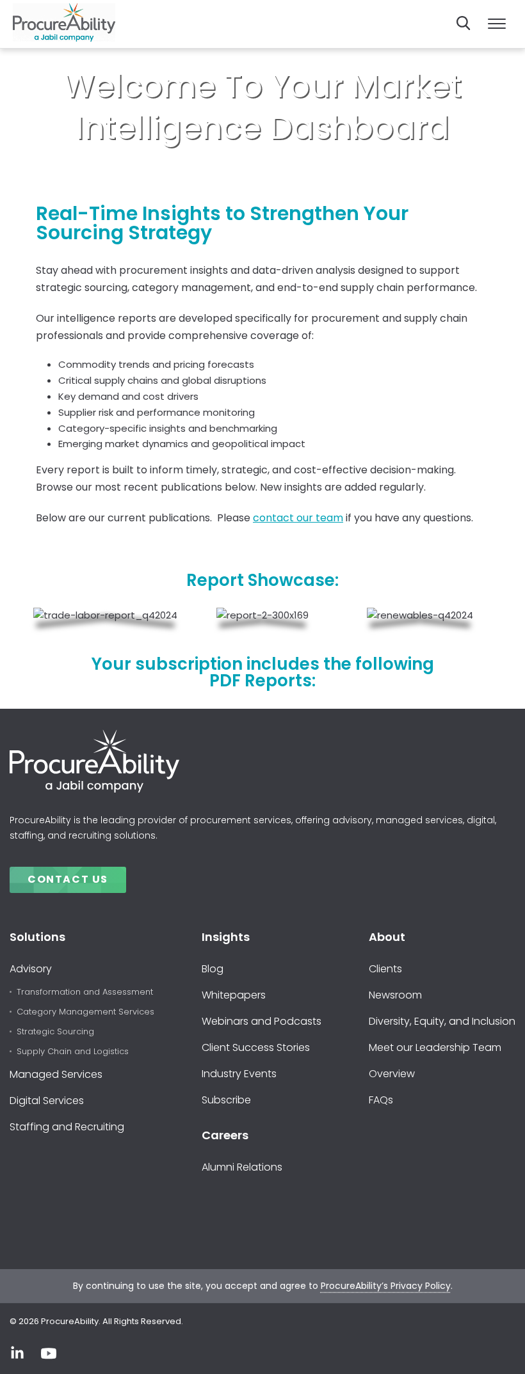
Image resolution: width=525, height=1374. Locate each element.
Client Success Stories (256, 1047)
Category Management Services (85, 1012)
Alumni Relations (242, 1167)
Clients (385, 968)
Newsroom (395, 995)
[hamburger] (496, 24)
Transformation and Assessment (85, 992)
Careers (225, 1135)
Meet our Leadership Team (435, 1047)
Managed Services (56, 1074)
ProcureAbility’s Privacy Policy (386, 1285)
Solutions (37, 937)
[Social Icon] (17, 1353)
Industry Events (239, 1073)
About (387, 937)
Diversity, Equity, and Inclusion (442, 1021)
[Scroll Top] (496, 1350)
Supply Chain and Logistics (73, 1052)
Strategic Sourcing (55, 1032)
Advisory (31, 968)
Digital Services (47, 1100)
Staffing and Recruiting (67, 1126)
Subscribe (226, 1100)
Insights (226, 937)
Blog (212, 968)
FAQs (381, 1100)
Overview (392, 1073)
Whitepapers (234, 995)
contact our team (298, 517)
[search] (463, 23)
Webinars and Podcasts (261, 1021)
